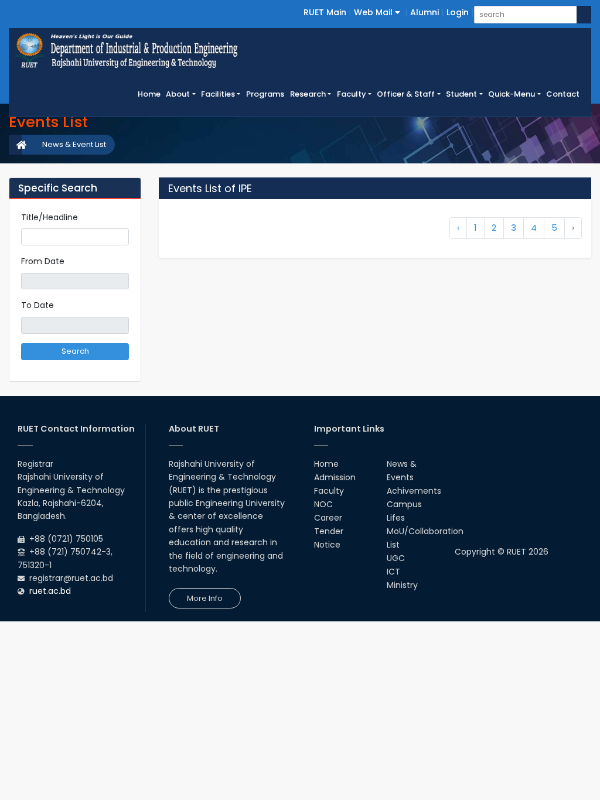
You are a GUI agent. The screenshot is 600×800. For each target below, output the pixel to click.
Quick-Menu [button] (511, 94)
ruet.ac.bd (50, 591)
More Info (205, 598)
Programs (265, 94)
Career (328, 518)
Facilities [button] (218, 94)
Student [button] (461, 94)
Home (150, 94)
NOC (323, 504)
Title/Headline (49, 217)
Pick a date (124, 281)
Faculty (329, 491)
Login (457, 12)
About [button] (178, 94)
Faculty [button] (351, 94)
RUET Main (325, 12)
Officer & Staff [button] (406, 94)
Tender (328, 531)
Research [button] (308, 94)
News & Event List (74, 144)
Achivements (414, 491)
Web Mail (374, 12)
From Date (42, 261)
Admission (335, 477)
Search (75, 351)
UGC (396, 558)
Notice (327, 545)
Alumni (424, 12)
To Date (37, 305)
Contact (562, 94)
